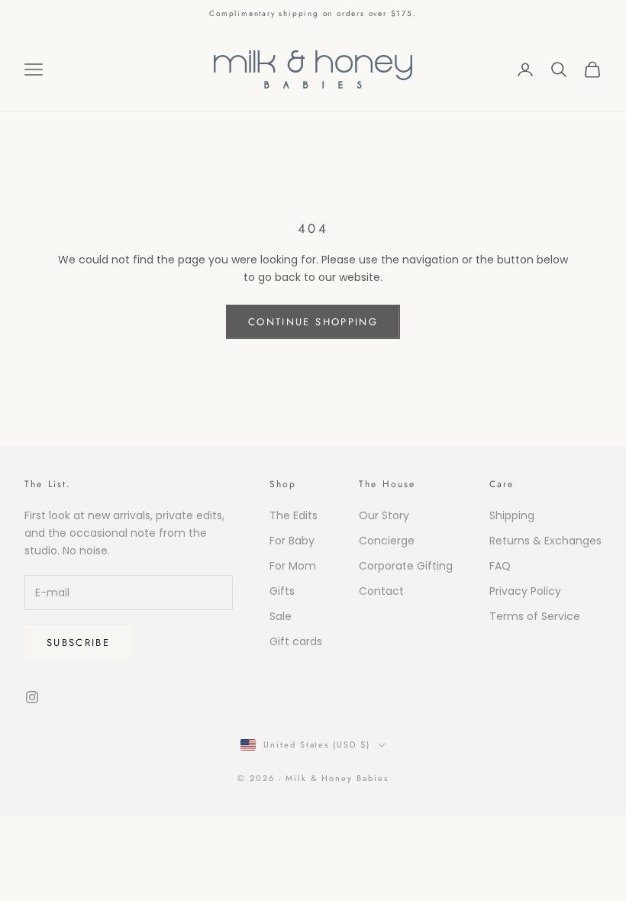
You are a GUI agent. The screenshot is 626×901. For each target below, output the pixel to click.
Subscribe (78, 642)
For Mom (292, 565)
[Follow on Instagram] (32, 697)
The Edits (293, 515)
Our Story (384, 515)
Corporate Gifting (406, 565)
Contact (381, 591)
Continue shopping (313, 322)
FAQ (500, 565)
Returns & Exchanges (545, 540)
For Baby (292, 540)
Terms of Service (534, 616)
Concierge (387, 540)
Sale (280, 616)
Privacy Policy (525, 591)
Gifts (282, 591)
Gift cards (295, 641)
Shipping (511, 515)
